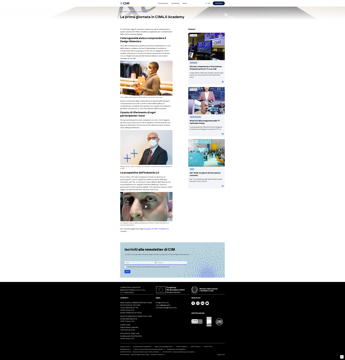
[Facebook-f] (193, 303)
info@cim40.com (162, 303)
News (125, 11)
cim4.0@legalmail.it (163, 305)
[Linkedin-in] (202, 303)
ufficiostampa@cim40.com (166, 308)
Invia (127, 271)
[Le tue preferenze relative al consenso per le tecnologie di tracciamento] (342, 357)
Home (121, 11)
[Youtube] (207, 303)
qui (168, 267)
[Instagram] (198, 303)
